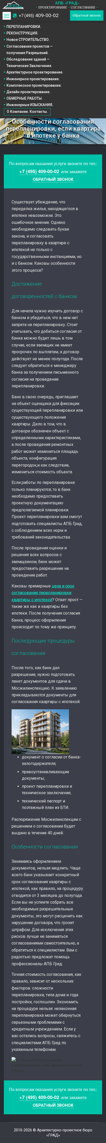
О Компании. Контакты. (27, 111)
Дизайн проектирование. (28, 92)
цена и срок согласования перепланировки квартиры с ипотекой (43, 593)
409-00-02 (39, 15)
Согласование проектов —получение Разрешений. (29, 49)
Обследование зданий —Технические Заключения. (29, 62)
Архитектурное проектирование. (34, 72)
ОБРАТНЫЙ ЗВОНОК (53, 179)
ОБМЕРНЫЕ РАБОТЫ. (24, 98)
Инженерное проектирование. (33, 79)
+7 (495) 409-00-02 (39, 171)
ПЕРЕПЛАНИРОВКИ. (23, 27)
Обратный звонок (87, 15)
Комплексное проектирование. (34, 85)
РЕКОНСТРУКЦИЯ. (22, 33)
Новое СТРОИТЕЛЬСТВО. (28, 40)
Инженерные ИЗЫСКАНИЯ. (29, 105)
